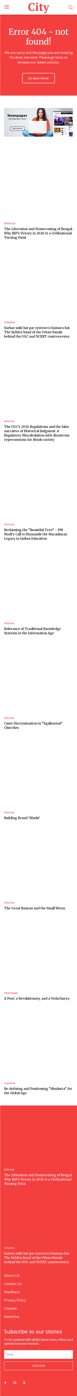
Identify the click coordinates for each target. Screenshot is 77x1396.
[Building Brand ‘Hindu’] (38, 772)
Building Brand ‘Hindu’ (22, 818)
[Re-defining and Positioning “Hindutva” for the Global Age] (38, 1043)
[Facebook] (5, 1383)
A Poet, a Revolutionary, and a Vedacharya (36, 998)
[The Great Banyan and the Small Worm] (38, 862)
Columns (9, 322)
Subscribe (38, 1365)
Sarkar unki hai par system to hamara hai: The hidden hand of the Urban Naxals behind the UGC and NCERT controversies (37, 332)
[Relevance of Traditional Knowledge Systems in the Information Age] (38, 583)
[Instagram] (14, 1383)
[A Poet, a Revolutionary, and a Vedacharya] (38, 953)
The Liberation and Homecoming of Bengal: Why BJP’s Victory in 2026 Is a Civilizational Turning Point (38, 233)
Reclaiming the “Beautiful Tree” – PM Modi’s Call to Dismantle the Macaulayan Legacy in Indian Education (35, 534)
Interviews (11, 993)
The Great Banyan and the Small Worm (34, 908)
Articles (9, 421)
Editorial (9, 223)
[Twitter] (24, 1383)
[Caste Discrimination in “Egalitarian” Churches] (38, 678)
